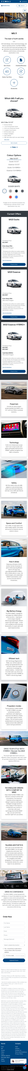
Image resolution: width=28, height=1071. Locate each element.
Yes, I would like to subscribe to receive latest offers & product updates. (12, 950)
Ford (2, 1046)
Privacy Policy (19, 1054)
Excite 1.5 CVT (14, 161)
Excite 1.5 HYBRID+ (14, 167)
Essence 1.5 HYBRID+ (14, 170)
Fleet (16, 1046)
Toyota (3, 1061)
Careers (17, 1048)
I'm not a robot (10, 955)
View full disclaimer (7, 260)
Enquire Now (14, 264)
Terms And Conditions (21, 1052)
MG (2, 1048)
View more (6, 139)
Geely (2, 1059)
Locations (24, 1)
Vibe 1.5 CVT (14, 158)
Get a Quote (14, 143)
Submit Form (14, 960)
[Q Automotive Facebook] (2, 1)
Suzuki (3, 1050)
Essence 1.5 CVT (14, 164)
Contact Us (18, 1050)
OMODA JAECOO (5, 1055)
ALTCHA (22, 955)
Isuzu (2, 1054)
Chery (2, 1052)
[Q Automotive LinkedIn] (8, 1)
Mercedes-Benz (5, 1057)
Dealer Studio (10, 1069)
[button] (25, 10)
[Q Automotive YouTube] (6, 1)
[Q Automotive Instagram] (4, 1)
